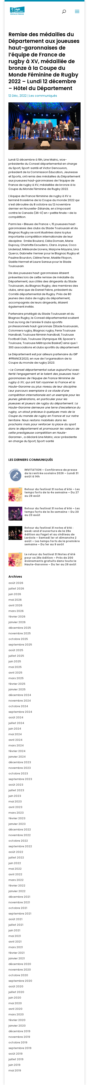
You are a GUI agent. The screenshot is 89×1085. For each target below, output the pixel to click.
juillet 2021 (15, 925)
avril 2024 (15, 740)
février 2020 (16, 1020)
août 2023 (15, 785)
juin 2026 (14, 594)
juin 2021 (14, 930)
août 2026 (15, 583)
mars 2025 (16, 678)
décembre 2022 (19, 829)
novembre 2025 (19, 633)
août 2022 (15, 852)
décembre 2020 (19, 964)
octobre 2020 (18, 975)
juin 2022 (14, 863)
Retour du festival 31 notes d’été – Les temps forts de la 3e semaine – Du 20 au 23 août (52, 512)
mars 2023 (16, 813)
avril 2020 (15, 1009)
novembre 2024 (19, 701)
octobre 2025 (18, 639)
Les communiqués (43, 96)
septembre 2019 (19, 1048)
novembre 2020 (19, 970)
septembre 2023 (20, 779)
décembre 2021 (19, 897)
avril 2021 (15, 942)
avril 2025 (15, 673)
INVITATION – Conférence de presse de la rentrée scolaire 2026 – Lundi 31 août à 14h (51, 473)
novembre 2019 (19, 1037)
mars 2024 (16, 745)
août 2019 (15, 1054)
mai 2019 (14, 1070)
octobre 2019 (17, 1042)
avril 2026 (15, 605)
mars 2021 (15, 947)
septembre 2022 (20, 846)
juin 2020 (14, 998)
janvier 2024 (17, 757)
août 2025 (15, 650)
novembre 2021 (19, 902)
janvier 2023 (16, 824)
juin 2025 (14, 661)
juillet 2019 (15, 1059)
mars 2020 (16, 1014)
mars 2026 (16, 611)
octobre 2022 (18, 841)
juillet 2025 (16, 656)
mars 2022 (16, 880)
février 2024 (16, 751)
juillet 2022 (16, 857)
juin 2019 (14, 1065)
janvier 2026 (16, 622)
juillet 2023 (16, 790)
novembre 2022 (19, 835)
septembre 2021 (19, 913)
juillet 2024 (16, 723)
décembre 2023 (19, 762)
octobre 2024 (18, 706)
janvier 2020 (17, 1026)
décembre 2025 (19, 628)
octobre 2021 (17, 908)
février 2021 (16, 953)
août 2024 (15, 717)
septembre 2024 (20, 712)
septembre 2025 (20, 645)
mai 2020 (15, 1003)
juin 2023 (14, 796)
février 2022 (16, 885)
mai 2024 (15, 734)
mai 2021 (14, 936)
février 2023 (16, 818)
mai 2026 (15, 600)
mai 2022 (15, 869)
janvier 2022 (16, 891)
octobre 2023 (18, 773)
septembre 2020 (20, 981)
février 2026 (16, 616)
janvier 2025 (16, 689)
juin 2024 (14, 729)
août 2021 (15, 919)
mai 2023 (15, 801)
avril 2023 (15, 807)
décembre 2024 (19, 695)
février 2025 (16, 684)
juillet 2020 (16, 992)
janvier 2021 (16, 958)
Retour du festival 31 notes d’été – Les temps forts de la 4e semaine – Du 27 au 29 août (52, 492)
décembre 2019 (19, 1031)
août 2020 (15, 986)
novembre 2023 (19, 768)
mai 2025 (15, 667)
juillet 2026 (16, 588)
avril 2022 (15, 874)
